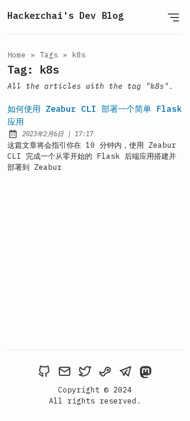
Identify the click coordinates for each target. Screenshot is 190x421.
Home (16, 54)
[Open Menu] (173, 17)
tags (49, 54)
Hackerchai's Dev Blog (65, 15)
